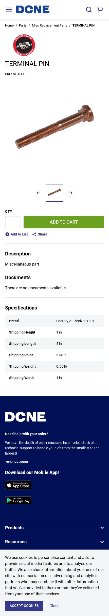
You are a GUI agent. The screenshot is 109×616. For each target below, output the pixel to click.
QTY (8, 211)
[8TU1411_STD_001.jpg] (54, 193)
